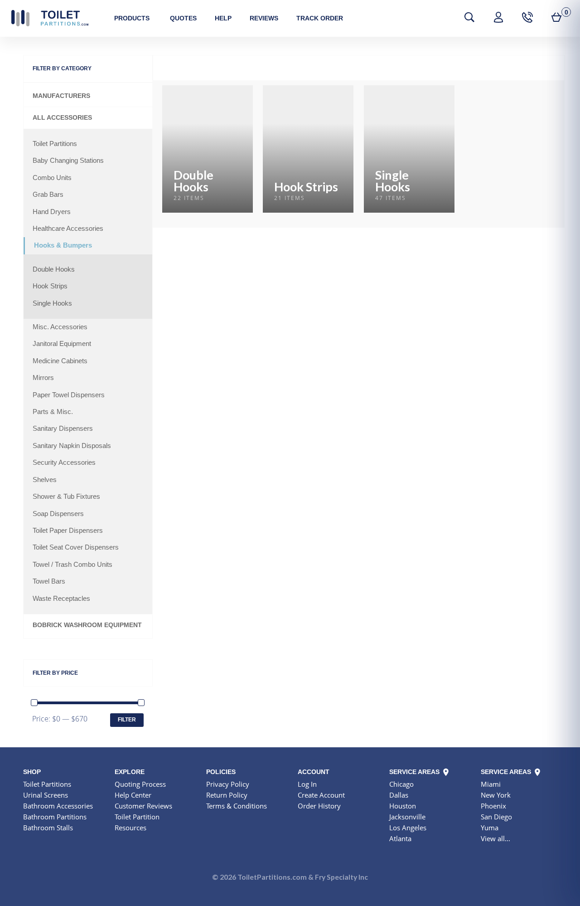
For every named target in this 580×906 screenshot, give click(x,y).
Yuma (489, 827)
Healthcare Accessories (68, 228)
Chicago (401, 784)
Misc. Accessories (60, 327)
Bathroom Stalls (48, 827)
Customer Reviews (143, 805)
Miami (491, 784)
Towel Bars (49, 581)
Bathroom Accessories (58, 805)
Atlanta (400, 838)
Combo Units (52, 177)
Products (132, 18)
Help (223, 18)
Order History (319, 805)
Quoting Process (140, 784)
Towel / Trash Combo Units (72, 564)
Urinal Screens (45, 794)
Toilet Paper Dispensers (68, 530)
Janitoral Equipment (62, 343)
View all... (495, 838)
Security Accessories (64, 462)
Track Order (319, 18)
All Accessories (62, 117)
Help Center (133, 794)
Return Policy (226, 794)
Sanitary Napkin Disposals (72, 445)
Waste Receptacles (61, 598)
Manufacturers (61, 96)
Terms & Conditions (236, 805)
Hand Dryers (52, 211)
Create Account (321, 794)
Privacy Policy (227, 784)
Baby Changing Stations (68, 160)
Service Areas (415, 771)
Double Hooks (54, 269)
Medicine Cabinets (60, 361)
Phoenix (493, 805)
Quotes (183, 18)
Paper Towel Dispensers (69, 395)
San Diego (496, 816)
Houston (402, 805)
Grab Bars (48, 194)
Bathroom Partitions (55, 816)
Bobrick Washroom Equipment (87, 625)
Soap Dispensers (58, 513)
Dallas (398, 794)
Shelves (45, 479)
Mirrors (43, 377)
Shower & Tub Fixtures (66, 496)
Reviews (264, 18)
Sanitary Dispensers (63, 428)
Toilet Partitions (49, 18)
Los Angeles (407, 827)
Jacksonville (407, 816)
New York (496, 794)
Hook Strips (50, 286)
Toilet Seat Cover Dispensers (76, 547)
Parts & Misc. (53, 411)
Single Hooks (52, 303)
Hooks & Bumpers (63, 245)
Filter (127, 719)
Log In (307, 784)
